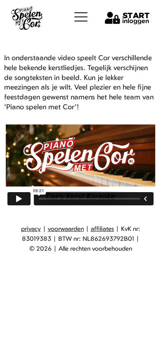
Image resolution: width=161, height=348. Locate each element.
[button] (81, 17)
